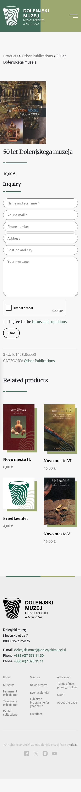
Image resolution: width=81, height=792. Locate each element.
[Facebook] (26, 753)
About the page (67, 702)
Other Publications (39, 361)
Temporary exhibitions (10, 703)
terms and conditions (49, 321)
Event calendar (39, 692)
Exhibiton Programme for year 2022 (39, 702)
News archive (38, 685)
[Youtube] (54, 753)
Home (7, 677)
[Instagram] (45, 753)
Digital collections (10, 713)
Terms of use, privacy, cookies (67, 685)
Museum (8, 685)
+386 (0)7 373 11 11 (29, 661)
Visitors (35, 677)
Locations (36, 713)
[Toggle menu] (74, 16)
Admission (63, 677)
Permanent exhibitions (10, 693)
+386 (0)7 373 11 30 (29, 655)
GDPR (60, 694)
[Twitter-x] (35, 753)
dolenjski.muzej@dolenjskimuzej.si (40, 650)
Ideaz (73, 744)
